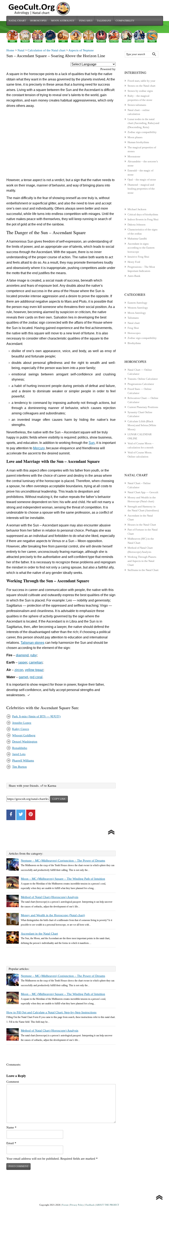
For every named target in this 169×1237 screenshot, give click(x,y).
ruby (33, 655)
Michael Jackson (137, 209)
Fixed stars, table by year (141, 80)
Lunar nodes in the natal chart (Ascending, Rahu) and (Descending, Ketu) (143, 123)
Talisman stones (32, 642)
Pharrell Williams (23, 760)
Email (11, 1143)
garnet (23, 677)
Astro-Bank (134, 275)
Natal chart (17, 20)
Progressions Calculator (141, 384)
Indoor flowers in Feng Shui (143, 219)
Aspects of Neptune (81, 50)
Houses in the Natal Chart (142, 524)
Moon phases (135, 137)
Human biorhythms (138, 142)
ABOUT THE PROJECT (107, 1205)
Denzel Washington (24, 741)
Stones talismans (137, 104)
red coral (36, 677)
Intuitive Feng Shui (138, 256)
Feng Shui (85, 20)
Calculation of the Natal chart (46, 50)
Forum (65, 1205)
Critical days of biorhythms (143, 214)
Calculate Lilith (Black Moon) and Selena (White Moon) (142, 425)
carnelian (35, 662)
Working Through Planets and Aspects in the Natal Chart (142, 560)
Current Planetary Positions (143, 407)
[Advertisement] (61, 144)
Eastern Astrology (137, 302)
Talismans (104, 20)
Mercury (39, 448)
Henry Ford (134, 261)
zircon (18, 670)
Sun (92, 443)
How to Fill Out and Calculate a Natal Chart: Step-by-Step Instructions (51, 1012)
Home (10, 50)
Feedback (90, 1205)
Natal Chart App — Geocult (143, 492)
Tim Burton (19, 766)
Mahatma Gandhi (137, 238)
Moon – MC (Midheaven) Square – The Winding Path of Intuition (63, 878)
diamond (22, 655)
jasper (22, 662)
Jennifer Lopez (21, 722)
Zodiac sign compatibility (142, 132)
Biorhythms (134, 343)
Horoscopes (38, 20)
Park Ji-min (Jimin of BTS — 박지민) (36, 716)
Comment (12, 1081)
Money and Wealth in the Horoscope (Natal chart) (53, 915)
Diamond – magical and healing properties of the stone (141, 188)
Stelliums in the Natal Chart (143, 570)
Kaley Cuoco (20, 729)
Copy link (59, 799)
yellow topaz (34, 670)
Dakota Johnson (137, 224)
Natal (21, 50)
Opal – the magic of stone (142, 179)
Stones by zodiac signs (140, 90)
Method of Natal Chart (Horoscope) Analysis (49, 897)
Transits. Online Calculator (143, 378)
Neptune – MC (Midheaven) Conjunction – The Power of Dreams (63, 860)
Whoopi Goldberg (23, 735)
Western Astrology (138, 307)
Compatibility (125, 20)
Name (11, 1127)
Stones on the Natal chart (141, 85)
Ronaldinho (19, 748)
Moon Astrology (63, 20)
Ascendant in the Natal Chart (39, 933)
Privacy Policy (77, 1205)
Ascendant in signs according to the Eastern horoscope (141, 247)
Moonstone (134, 156)
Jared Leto (19, 754)
